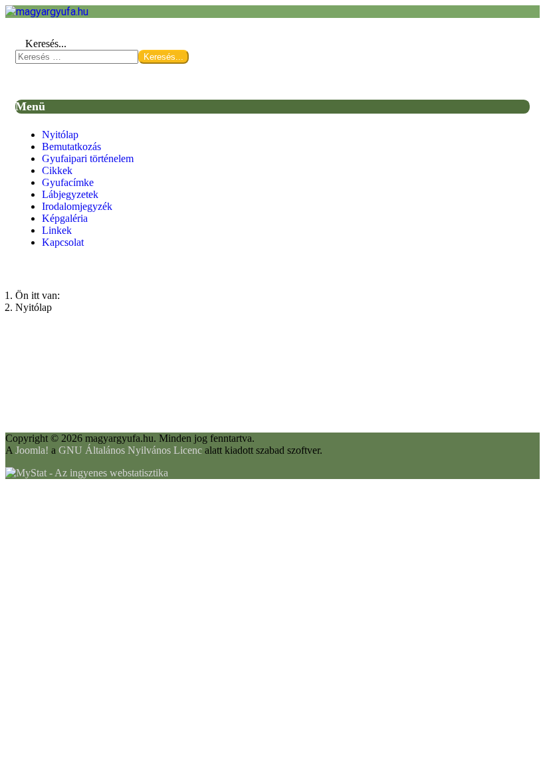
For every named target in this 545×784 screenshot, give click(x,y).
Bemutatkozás (71, 146)
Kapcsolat (63, 242)
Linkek (57, 230)
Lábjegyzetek (70, 194)
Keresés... (45, 43)
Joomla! (32, 450)
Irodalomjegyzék (77, 206)
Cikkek (57, 170)
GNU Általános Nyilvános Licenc (130, 450)
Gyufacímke (68, 182)
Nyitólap (60, 134)
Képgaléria (65, 218)
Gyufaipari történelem (88, 158)
